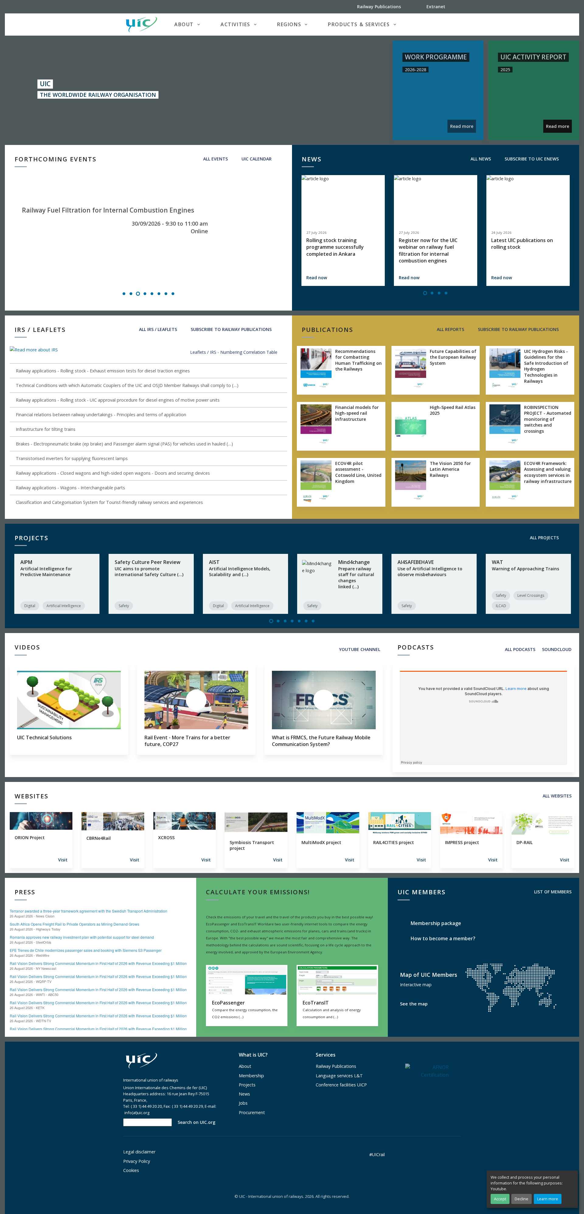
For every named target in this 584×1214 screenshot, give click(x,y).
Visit (63, 860)
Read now (316, 277)
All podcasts (519, 649)
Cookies (131, 1170)
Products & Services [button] (359, 24)
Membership (251, 1076)
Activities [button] (235, 24)
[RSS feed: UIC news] (568, 159)
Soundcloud (557, 649)
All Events (215, 159)
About (245, 1066)
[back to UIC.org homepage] (141, 24)
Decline (521, 1199)
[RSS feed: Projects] (568, 537)
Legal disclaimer (139, 1152)
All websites (556, 796)
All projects (544, 537)
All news (480, 159)
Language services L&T (339, 1076)
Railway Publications (336, 1066)
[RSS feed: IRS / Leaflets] (281, 329)
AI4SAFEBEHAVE (416, 562)
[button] (448, 24)
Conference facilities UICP (341, 1085)
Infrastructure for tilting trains (45, 429)
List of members (552, 892)
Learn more (547, 1199)
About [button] (184, 24)
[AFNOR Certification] (427, 1071)
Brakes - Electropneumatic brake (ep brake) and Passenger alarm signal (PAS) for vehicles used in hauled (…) (124, 444)
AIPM (26, 562)
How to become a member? (442, 938)
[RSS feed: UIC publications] (568, 329)
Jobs (243, 1103)
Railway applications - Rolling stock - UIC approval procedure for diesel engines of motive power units (118, 400)
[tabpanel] (148, 233)
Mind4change (354, 562)
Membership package (435, 923)
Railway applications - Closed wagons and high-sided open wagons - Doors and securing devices (113, 473)
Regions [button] (289, 24)
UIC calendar (256, 159)
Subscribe (230, 329)
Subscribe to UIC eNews (531, 159)
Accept (500, 1199)
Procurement (252, 1112)
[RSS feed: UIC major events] (281, 159)
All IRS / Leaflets (157, 329)
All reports (450, 329)
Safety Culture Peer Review (147, 562)
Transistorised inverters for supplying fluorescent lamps (72, 458)
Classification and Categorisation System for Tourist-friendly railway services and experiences (109, 502)
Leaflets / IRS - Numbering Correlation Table (234, 352)
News (244, 1094)
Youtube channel (359, 649)
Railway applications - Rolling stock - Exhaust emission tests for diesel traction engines (103, 371)
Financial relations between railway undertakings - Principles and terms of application (101, 414)
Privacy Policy (136, 1161)
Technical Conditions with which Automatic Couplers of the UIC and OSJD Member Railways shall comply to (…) (127, 385)
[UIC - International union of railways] (141, 1060)
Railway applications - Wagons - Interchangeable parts (70, 488)
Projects (247, 1085)
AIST (214, 562)
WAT (497, 562)
